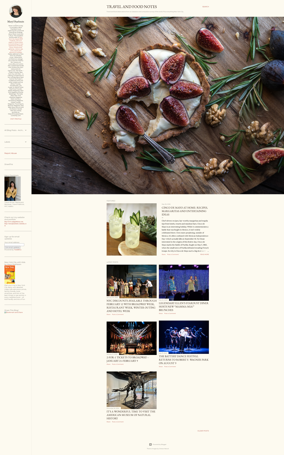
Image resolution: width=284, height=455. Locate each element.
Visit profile (15, 119)
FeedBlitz (17, 250)
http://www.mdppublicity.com (13, 222)
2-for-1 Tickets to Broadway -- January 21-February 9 (128, 359)
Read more (204, 254)
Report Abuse (10, 153)
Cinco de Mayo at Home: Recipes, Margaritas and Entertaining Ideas (185, 211)
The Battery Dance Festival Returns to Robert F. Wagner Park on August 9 (183, 360)
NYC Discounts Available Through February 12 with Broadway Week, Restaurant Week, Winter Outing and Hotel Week (132, 306)
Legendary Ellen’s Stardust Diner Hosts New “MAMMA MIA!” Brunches (183, 306)
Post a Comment (173, 254)
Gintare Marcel (164, 448)
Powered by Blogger (159, 444)
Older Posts (203, 431)
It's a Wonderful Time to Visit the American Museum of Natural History (131, 415)
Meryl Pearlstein (15, 21)
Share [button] (164, 254)
